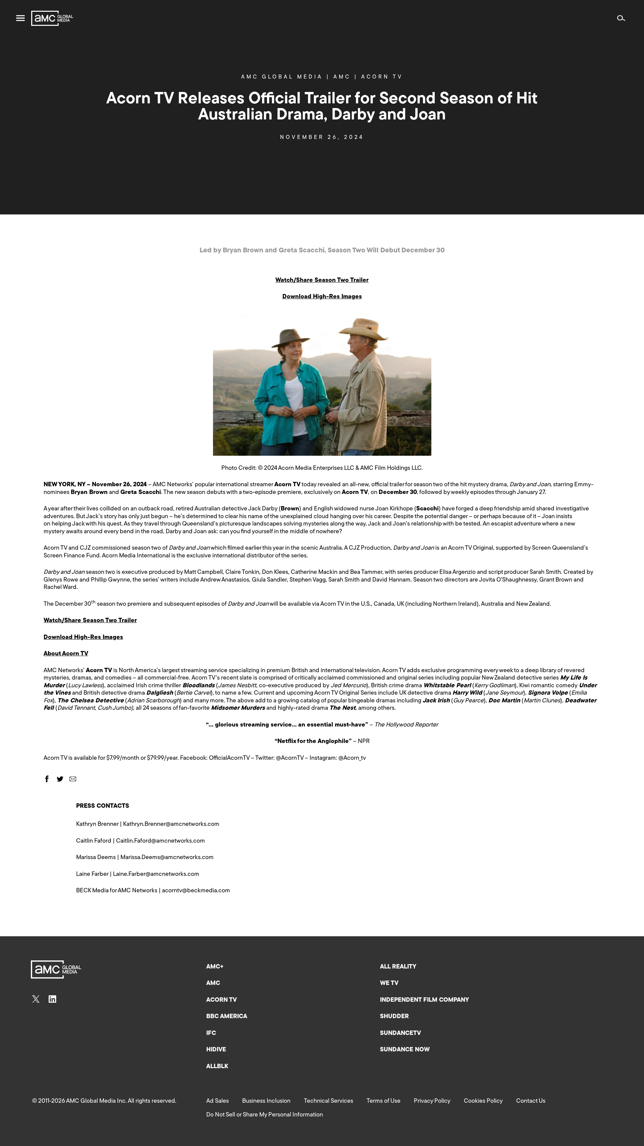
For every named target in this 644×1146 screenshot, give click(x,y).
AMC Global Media (285, 77)
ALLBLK (217, 1067)
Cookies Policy (483, 1101)
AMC (345, 77)
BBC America (226, 1017)
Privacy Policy (432, 1101)
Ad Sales (217, 1101)
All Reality (398, 967)
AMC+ (215, 967)
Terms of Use (383, 1101)
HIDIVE (216, 1050)
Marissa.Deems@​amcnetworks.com (167, 858)
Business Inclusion (266, 1101)
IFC (211, 1034)
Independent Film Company (424, 1000)
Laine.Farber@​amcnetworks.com (156, 874)
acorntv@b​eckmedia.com (196, 891)
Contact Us (530, 1101)
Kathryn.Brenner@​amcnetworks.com (171, 824)
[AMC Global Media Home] (52, 18)
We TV (389, 984)
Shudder (394, 1017)
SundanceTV (400, 1034)
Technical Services (328, 1101)
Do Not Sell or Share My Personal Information (264, 1115)
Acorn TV (382, 77)
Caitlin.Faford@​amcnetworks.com (160, 841)
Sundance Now (405, 1050)
